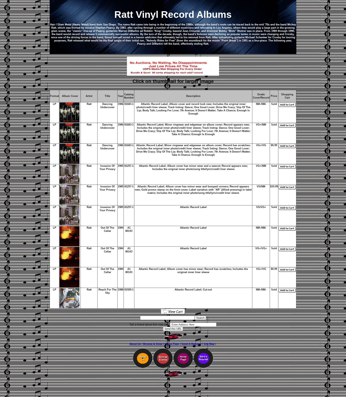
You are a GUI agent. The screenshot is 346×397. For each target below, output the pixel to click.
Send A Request (191, 343)
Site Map (209, 343)
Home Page (172, 343)
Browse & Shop (152, 343)
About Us (135, 343)
